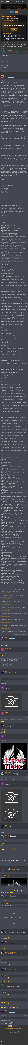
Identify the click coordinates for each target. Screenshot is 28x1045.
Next (14, 1026)
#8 (26, 740)
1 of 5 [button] (10, 1026)
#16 (26, 946)
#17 (26, 957)
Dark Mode (4, 1038)
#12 (26, 840)
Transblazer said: (4, 678)
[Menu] (1, 1)
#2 (26, 642)
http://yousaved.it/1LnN (6, 628)
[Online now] (3, 838)
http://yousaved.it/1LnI (5, 598)
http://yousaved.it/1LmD (6, 592)
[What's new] (26, 1)
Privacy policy (16, 1040)
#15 (26, 935)
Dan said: (3, 843)
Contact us (3, 1040)
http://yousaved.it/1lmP (5, 604)
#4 (26, 676)
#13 (26, 872)
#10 (26, 787)
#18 (26, 973)
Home (24, 1040)
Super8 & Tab (5, 917)
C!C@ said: (3, 959)
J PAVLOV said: (4, 875)
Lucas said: (3, 975)
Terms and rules (9, 1040)
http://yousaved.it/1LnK (6, 610)
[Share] (25, 80)
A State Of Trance (23, 917)
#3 (26, 653)
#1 (26, 80)
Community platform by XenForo (11, 1043)
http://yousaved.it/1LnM (6, 622)
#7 (26, 729)
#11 (26, 830)
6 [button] (3, 57)
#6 (26, 717)
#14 (26, 900)
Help (21, 1040)
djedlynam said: (4, 903)
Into (10, 917)
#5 (26, 691)
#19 (26, 989)
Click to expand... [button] (14, 667)
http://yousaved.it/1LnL (6, 616)
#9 (26, 777)
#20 (26, 1015)
